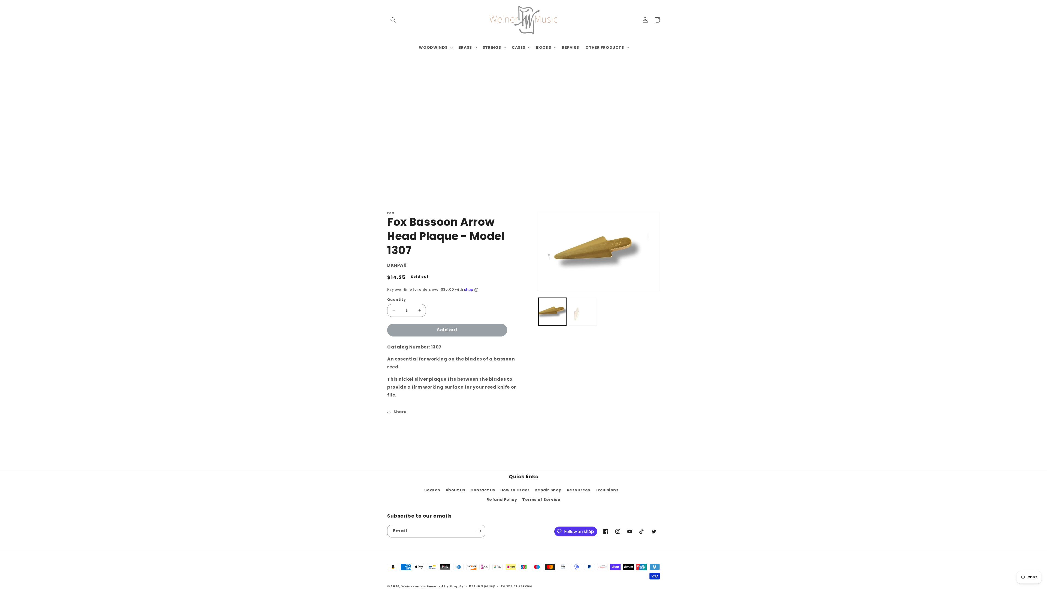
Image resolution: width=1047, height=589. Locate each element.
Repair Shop (548, 490)
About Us (455, 490)
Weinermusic (413, 586)
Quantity (396, 299)
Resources (578, 490)
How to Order (515, 490)
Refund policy (482, 586)
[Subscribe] (479, 531)
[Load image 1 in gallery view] (552, 312)
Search (432, 490)
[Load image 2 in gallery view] (583, 312)
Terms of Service (541, 499)
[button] (393, 20)
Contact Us (482, 490)
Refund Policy (501, 499)
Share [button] (400, 411)
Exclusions (607, 490)
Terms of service (516, 586)
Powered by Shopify (445, 586)
